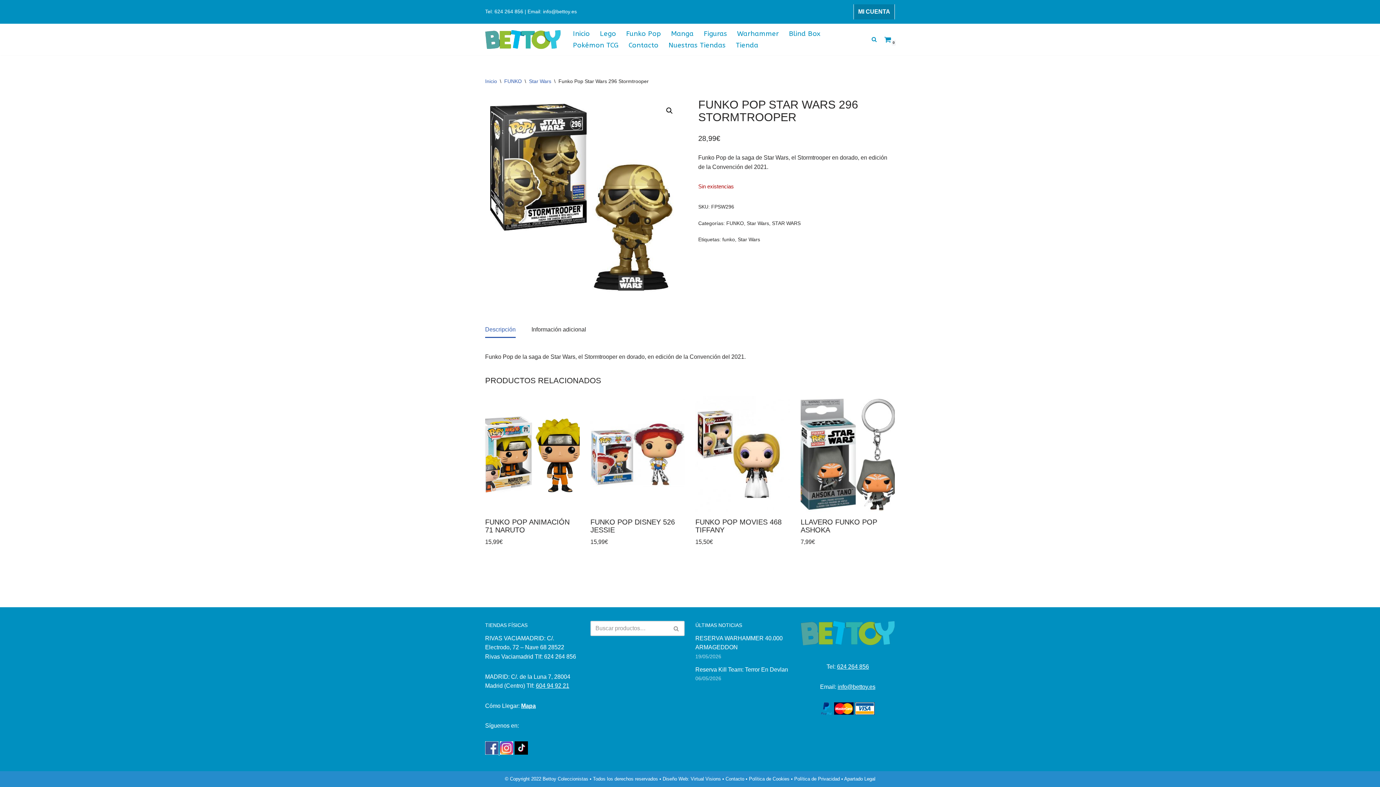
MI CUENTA (874, 12)
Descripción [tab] (500, 329)
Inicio (581, 33)
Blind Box (804, 33)
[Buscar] (874, 39)
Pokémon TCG (595, 45)
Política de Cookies (769, 779)
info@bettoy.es (856, 687)
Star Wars (540, 81)
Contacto (643, 45)
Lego (608, 33)
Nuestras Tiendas (697, 45)
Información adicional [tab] (559, 329)
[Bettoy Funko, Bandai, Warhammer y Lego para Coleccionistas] (523, 39)
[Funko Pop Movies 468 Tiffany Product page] (742, 454)
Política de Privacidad (817, 779)
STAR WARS (786, 223)
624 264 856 (853, 667)
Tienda (747, 45)
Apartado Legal (859, 779)
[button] (669, 110)
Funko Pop (643, 33)
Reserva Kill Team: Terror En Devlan (741, 670)
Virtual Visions (706, 779)
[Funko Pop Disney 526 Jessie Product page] (637, 454)
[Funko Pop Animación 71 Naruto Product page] (532, 454)
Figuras (715, 33)
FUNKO (513, 81)
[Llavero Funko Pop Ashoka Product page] (847, 454)
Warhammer (758, 33)
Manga (682, 33)
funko (728, 239)
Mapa (528, 706)
